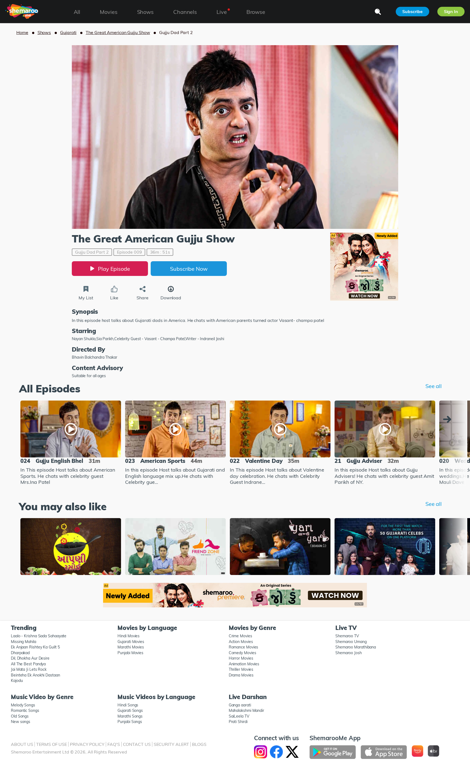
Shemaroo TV (347, 635)
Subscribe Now (189, 268)
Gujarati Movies (131, 641)
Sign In (451, 11)
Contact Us (137, 744)
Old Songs (20, 716)
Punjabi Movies (130, 652)
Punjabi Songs (130, 721)
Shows (44, 32)
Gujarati (68, 32)
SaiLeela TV (239, 716)
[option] (70, 444)
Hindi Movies (129, 635)
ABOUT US (22, 744)
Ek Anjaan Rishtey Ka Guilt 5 (35, 647)
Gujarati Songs (130, 710)
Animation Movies (244, 664)
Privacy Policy (87, 744)
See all (433, 386)
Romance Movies (243, 647)
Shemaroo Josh (348, 652)
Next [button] (448, 419)
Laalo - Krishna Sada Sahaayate (38, 635)
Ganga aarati (240, 705)
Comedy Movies (242, 652)
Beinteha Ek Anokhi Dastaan (35, 675)
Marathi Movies (131, 647)
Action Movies (241, 641)
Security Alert (171, 744)
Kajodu (17, 680)
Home (22, 32)
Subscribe (412, 11)
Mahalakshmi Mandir (246, 710)
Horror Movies (241, 658)
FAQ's (113, 744)
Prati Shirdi (238, 721)
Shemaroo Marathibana (355, 647)
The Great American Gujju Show (118, 32)
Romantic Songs (25, 710)
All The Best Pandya (28, 664)
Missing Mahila (23, 641)
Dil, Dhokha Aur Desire (30, 658)
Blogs (199, 744)
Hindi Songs (128, 705)
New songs (20, 721)
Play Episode (114, 268)
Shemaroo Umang (351, 641)
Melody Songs (23, 705)
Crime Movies (240, 635)
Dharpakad (20, 652)
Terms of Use (51, 744)
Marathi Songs (130, 716)
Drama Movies (241, 675)
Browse (255, 11)
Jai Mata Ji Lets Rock (29, 669)
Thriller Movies (241, 669)
